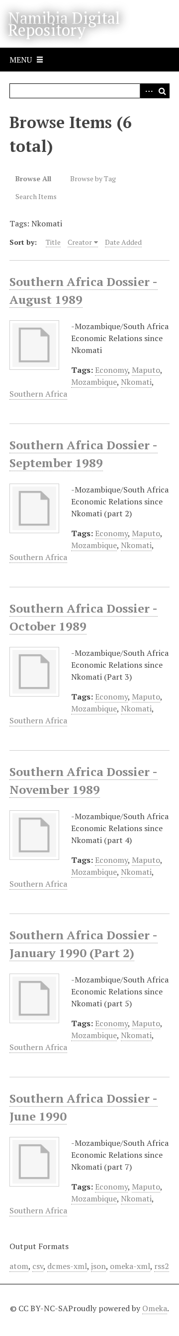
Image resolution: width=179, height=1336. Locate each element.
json (98, 1266)
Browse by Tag (93, 178)
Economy (111, 369)
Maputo (146, 369)
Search (162, 90)
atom (18, 1266)
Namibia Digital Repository (64, 23)
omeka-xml (130, 1266)
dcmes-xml (67, 1266)
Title (53, 242)
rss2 (161, 1266)
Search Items (36, 196)
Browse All (33, 178)
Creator (80, 242)
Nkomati (136, 381)
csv (37, 1266)
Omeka (154, 1308)
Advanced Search (147, 90)
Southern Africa (38, 393)
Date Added (123, 242)
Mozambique (94, 381)
